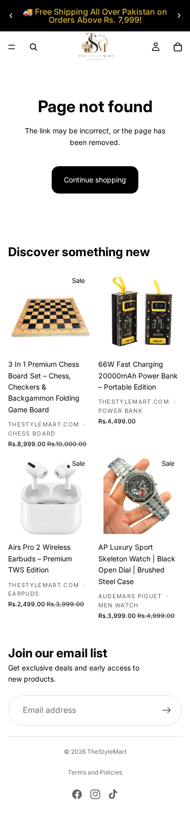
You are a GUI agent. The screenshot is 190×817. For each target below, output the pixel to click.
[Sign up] (166, 710)
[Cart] (178, 47)
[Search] (33, 47)
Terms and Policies (95, 772)
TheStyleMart (107, 751)
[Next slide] (179, 16)
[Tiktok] (113, 794)
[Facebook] (77, 794)
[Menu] (11, 47)
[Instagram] (95, 794)
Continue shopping (95, 179)
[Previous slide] (11, 16)
